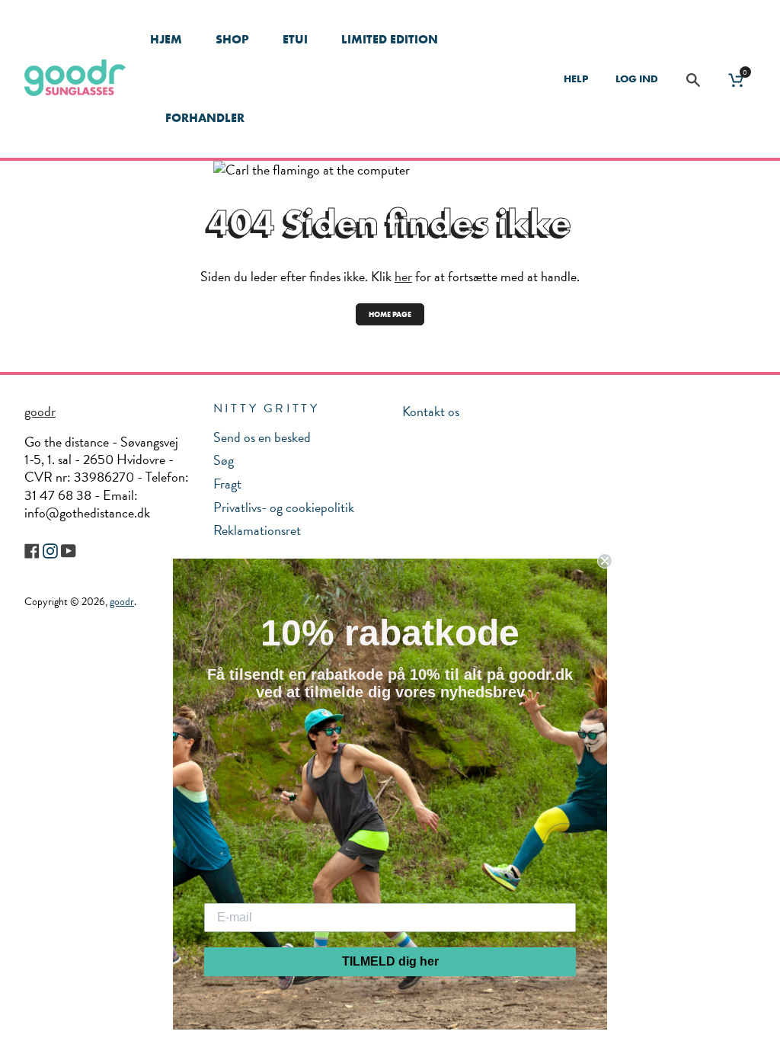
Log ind (636, 78)
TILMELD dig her (390, 961)
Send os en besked (262, 437)
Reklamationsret (257, 530)
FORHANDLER (205, 118)
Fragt (227, 483)
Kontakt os (430, 411)
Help (576, 78)
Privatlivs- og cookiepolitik (283, 507)
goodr (40, 411)
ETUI (295, 39)
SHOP (232, 39)
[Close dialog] (604, 561)
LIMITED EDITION (389, 39)
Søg (223, 460)
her (403, 276)
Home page (390, 314)
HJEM (166, 39)
